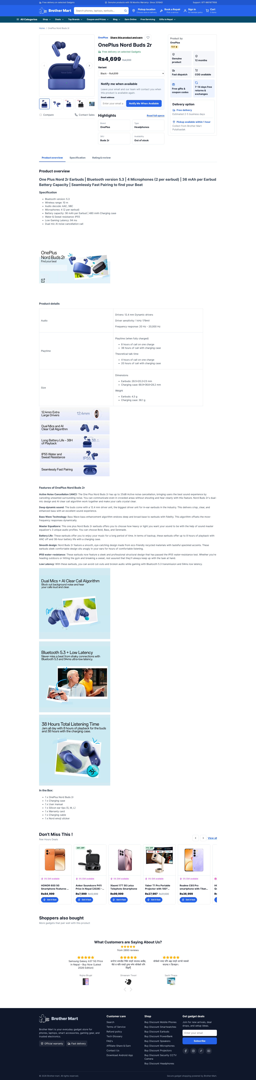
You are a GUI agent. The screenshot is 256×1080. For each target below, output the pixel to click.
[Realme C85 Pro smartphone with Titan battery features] (194, 860)
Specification (77, 157)
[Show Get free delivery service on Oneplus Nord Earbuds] (68, 104)
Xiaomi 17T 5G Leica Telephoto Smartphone (123, 887)
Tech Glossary (114, 1036)
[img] (128, 946)
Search (110, 1022)
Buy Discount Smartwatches (160, 1026)
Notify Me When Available (144, 103)
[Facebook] (186, 1051)
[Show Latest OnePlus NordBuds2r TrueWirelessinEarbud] (56, 104)
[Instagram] (193, 1051)
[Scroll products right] (203, 838)
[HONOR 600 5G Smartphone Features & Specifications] (55, 860)
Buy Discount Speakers (157, 1041)
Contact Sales (87, 114)
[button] (126, 989)
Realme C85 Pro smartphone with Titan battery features (193, 887)
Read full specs (155, 115)
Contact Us (113, 1050)
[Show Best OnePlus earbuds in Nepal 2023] (81, 104)
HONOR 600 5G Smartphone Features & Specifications (54, 887)
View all (212, 838)
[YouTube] (209, 1051)
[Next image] (89, 65)
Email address (107, 97)
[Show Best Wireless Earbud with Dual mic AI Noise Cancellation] (44, 104)
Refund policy (114, 1031)
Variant (102, 67)
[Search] (125, 11)
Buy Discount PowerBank (158, 1036)
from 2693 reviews (128, 950)
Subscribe (199, 1040)
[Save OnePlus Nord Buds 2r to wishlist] (148, 37)
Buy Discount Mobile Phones (160, 1022)
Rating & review (101, 157)
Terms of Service (116, 1026)
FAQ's (110, 1041)
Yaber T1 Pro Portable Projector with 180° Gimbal (157, 887)
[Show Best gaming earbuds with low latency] (93, 104)
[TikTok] (201, 1051)
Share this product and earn (126, 37)
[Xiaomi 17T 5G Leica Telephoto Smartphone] (125, 860)
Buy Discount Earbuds (156, 1031)
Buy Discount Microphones (159, 1045)
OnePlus (103, 37)
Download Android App (120, 1055)
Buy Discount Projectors (158, 1050)
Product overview (52, 157)
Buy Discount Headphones (159, 1063)
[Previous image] (44, 65)
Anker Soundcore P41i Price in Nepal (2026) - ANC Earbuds (89, 887)
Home (42, 28)
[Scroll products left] (195, 838)
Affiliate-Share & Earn (119, 1045)
